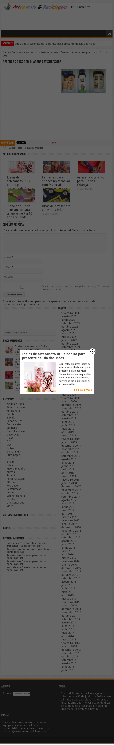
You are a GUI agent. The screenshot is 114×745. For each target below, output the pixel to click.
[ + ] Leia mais (83, 389)
